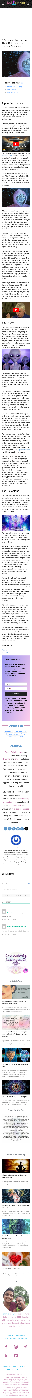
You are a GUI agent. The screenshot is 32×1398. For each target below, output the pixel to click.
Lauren (16, 847)
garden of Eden (24, 449)
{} (22, 895)
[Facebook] (5, 828)
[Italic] (6, 895)
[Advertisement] (16, 21)
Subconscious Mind (15, 737)
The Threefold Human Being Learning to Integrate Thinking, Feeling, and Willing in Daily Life (14, 1034)
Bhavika (6, 758)
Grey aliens (6, 652)
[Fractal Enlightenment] (16, 2)
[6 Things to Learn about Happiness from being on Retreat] (16, 1166)
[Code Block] (18, 895)
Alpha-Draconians (14, 87)
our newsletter (15, 805)
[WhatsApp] (18, 828)
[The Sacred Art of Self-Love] (16, 1259)
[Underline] (8, 895)
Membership (22, 1338)
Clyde (16, 758)
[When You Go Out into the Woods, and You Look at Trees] (16, 1128)
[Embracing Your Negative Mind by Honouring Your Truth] (16, 1196)
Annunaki (8, 731)
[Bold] (3, 895)
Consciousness (20, 731)
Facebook (26, 808)
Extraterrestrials (12, 734)
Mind (23, 734)
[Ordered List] (12, 895)
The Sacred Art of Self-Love (11, 1268)
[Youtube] (16, 1355)
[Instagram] (16, 1347)
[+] (25, 895)
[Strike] (10, 895)
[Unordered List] (14, 895)
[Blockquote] (16, 895)
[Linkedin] (22, 828)
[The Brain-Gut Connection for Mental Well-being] (16, 1055)
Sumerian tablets (8, 156)
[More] (26, 828)
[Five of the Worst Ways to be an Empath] (16, 1087)
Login (28, 884)
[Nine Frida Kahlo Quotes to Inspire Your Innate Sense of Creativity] (16, 992)
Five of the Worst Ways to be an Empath (14, 1097)
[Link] (20, 895)
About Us (10, 1335)
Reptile (4, 650)
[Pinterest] (14, 828)
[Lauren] (16, 840)
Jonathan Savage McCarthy (16, 926)
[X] (10, 828)
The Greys (11, 90)
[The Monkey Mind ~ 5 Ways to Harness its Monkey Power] (16, 1226)
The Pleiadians (13, 92)
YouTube (15, 808)
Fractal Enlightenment (14, 752)
